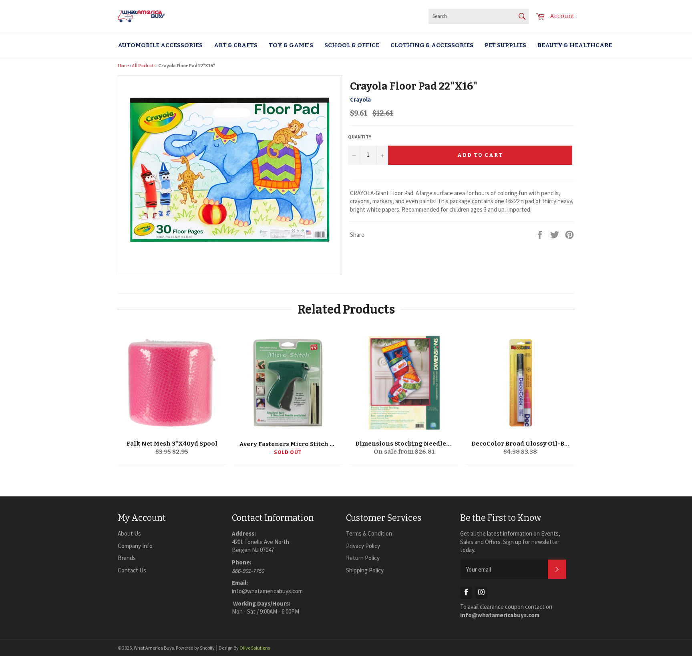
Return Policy (363, 558)
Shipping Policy (365, 570)
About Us (129, 533)
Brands (127, 558)
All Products (143, 65)
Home (123, 65)
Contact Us (132, 570)
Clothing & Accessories (431, 45)
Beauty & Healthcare (574, 45)
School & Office (351, 45)
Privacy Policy (363, 546)
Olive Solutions (254, 648)
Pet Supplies (505, 45)
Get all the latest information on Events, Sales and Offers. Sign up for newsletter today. (510, 542)
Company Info (135, 546)
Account (562, 16)
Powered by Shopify (195, 648)
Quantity (359, 137)
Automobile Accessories (160, 45)
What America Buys (154, 648)
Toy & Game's (291, 45)
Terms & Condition (369, 533)
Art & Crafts (235, 45)
